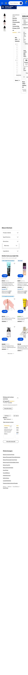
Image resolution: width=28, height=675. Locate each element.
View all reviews (8, 408)
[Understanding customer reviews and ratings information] (16, 405)
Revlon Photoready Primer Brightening (11, 457)
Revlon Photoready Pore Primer (10, 459)
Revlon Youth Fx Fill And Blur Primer (11, 462)
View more (10, 353)
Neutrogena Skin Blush (8, 467)
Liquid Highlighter (7, 480)
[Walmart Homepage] (6, 3)
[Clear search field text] (19, 3)
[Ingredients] (18, 251)
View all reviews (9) (10, 441)
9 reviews (10, 402)
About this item (7, 228)
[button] (16, 39)
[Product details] (18, 233)
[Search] (21, 3)
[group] (18, 32)
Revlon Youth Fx (6, 465)
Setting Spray (6, 478)
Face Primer (5, 470)
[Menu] (2, 3)
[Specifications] (18, 237)
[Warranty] (16, 245)
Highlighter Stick (6, 475)
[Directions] (18, 241)
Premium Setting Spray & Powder (10, 483)
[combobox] (15, 3)
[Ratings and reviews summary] (18, 397)
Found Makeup (6, 472)
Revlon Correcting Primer (8, 454)
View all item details (20, 75)
